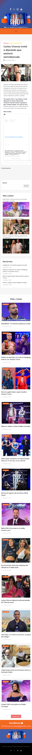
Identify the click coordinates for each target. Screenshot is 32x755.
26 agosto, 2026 (7, 429)
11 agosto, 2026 (7, 675)
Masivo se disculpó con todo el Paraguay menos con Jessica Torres (15, 270)
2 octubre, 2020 (9, 60)
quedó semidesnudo (16, 43)
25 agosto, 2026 (7, 463)
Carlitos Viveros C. (16, 158)
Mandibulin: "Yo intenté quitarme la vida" (15, 265)
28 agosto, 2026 (7, 326)
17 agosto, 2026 (7, 605)
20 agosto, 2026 (7, 570)
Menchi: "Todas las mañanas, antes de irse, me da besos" (15, 236)
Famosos (6, 43)
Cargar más (16, 716)
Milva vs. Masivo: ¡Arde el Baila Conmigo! (15, 282)
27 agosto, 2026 (7, 362)
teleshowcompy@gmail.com (19, 27)
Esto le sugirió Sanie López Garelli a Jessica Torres (16, 277)
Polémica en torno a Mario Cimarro (13, 218)
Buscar (5, 183)
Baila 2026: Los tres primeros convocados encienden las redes (15, 200)
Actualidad (5, 304)
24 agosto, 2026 (7, 533)
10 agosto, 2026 (7, 709)
